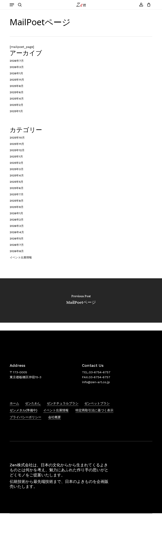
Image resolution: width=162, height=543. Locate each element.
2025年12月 (17, 150)
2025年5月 (16, 181)
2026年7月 (17, 60)
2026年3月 (17, 67)
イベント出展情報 (21, 257)
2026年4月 (17, 232)
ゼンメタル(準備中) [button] (23, 410)
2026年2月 (17, 219)
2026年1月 (16, 73)
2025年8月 (17, 86)
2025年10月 (17, 137)
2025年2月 (16, 104)
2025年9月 (17, 207)
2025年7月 (17, 194)
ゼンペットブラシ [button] (97, 403)
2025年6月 (17, 92)
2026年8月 (17, 251)
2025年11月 (17, 79)
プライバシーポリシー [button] (25, 417)
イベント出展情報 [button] (56, 410)
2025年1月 (16, 111)
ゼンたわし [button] (33, 403)
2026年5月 (17, 238)
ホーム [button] (14, 403)
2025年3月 (17, 169)
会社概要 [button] (54, 417)
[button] (12, 5)
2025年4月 (17, 98)
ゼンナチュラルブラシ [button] (62, 403)
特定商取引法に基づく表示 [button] (94, 410)
